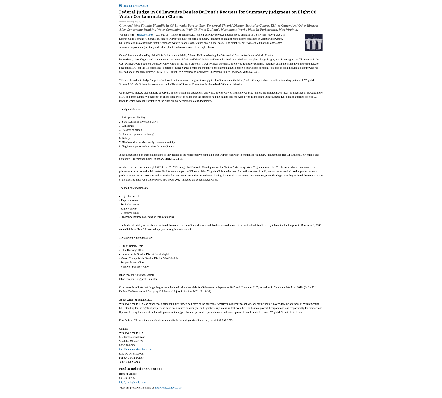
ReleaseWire (145, 34)
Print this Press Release (135, 5)
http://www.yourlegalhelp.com (135, 349)
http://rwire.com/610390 (168, 387)
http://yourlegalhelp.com (132, 382)
